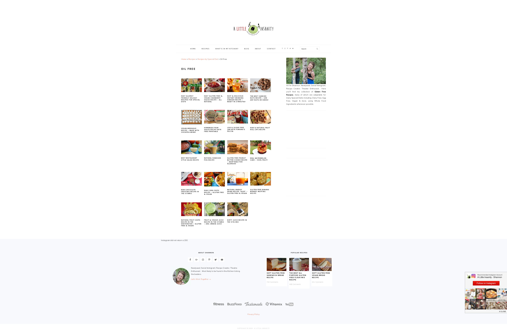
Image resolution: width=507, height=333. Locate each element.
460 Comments (295, 284)
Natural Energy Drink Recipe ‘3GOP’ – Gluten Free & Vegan (237, 191)
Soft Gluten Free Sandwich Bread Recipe (276, 275)
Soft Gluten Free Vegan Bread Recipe (321, 275)
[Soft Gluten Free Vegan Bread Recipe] (322, 270)
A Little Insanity (253, 29)
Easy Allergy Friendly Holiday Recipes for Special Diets (190, 99)
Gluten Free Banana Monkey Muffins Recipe (259, 191)
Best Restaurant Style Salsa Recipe (190, 159)
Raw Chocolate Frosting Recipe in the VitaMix (190, 191)
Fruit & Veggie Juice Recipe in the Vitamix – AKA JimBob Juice (214, 222)
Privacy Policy (253, 314)
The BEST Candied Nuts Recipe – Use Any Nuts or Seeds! (259, 98)
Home (183, 59)
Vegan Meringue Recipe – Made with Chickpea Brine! (190, 130)
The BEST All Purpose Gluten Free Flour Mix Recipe (297, 276)
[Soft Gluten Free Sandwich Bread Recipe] (276, 270)
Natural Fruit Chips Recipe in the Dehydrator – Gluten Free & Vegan (191, 223)
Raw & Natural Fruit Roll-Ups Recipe (260, 128)
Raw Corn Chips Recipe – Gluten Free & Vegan (214, 192)
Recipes (192, 59)
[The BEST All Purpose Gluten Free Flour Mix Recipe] (299, 270)
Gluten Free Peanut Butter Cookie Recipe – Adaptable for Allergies (237, 161)
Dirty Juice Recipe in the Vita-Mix (237, 221)
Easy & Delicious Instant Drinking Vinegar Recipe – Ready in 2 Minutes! (236, 99)
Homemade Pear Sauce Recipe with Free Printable (212, 129)
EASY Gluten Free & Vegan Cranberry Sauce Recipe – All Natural (213, 99)
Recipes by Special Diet (208, 59)
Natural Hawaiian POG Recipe (212, 159)
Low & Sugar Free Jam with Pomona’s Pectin (236, 129)
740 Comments (272, 282)
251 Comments (317, 282)
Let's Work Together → (201, 279)
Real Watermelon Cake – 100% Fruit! (259, 159)
